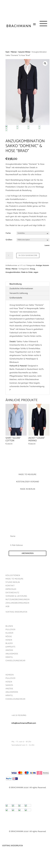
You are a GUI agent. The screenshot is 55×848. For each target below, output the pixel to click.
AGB (7, 606)
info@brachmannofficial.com (24, 723)
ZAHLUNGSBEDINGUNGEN (17, 603)
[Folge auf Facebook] (25, 753)
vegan (36, 272)
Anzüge (39, 265)
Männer (14, 52)
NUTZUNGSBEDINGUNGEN (17, 599)
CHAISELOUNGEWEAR (15, 660)
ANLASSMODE (12, 653)
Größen (9, 239)
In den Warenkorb (28, 255)
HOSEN (9, 640)
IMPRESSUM (11, 589)
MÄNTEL (9, 657)
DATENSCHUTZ (12, 592)
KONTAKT (10, 585)
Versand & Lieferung (18, 293)
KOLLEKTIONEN (13, 575)
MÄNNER (9, 667)
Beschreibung (15, 284)
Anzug (32, 268)
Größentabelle (15, 298)
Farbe (8, 233)
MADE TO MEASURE (14, 579)
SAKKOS (9, 685)
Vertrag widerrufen (12, 845)
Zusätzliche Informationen (21, 288)
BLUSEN (9, 626)
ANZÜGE (9, 650)
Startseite (10, 567)
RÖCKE (9, 636)
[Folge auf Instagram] (30, 753)
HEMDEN (10, 675)
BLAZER (9, 643)
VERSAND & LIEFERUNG (16, 596)
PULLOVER (10, 629)
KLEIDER (9, 633)
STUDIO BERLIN (13, 582)
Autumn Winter (24, 52)
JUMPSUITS (10, 647)
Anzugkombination (13, 272)
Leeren (47, 245)
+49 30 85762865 (19, 715)
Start (7, 52)
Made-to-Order (27, 272)
